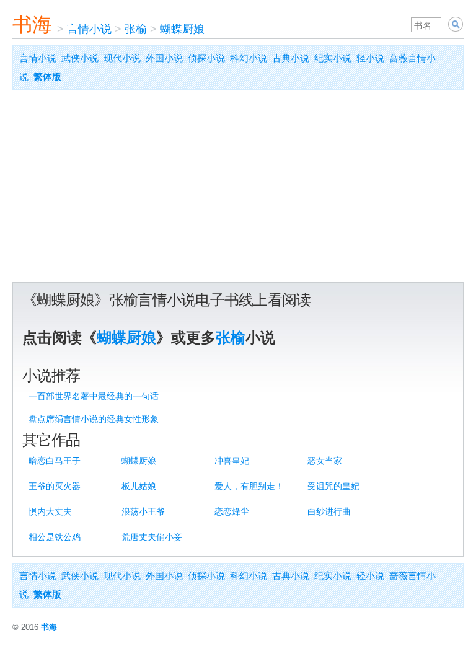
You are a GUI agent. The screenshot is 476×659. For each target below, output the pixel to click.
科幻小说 (248, 58)
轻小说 (370, 58)
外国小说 (164, 58)
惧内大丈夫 (50, 511)
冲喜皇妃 (231, 461)
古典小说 (290, 58)
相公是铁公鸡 (55, 537)
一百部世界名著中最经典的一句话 (94, 396)
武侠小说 (80, 58)
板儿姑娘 (138, 486)
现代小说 (122, 58)
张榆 (136, 29)
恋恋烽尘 (231, 511)
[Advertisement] (238, 189)
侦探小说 (206, 58)
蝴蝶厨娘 (182, 29)
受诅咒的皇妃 (333, 486)
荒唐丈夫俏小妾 (151, 537)
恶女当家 (324, 461)
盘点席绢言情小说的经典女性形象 (94, 419)
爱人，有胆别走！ (249, 486)
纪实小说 (332, 58)
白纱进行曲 (329, 511)
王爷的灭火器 (55, 486)
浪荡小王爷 (143, 511)
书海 (32, 25)
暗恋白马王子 (55, 461)
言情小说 (89, 29)
